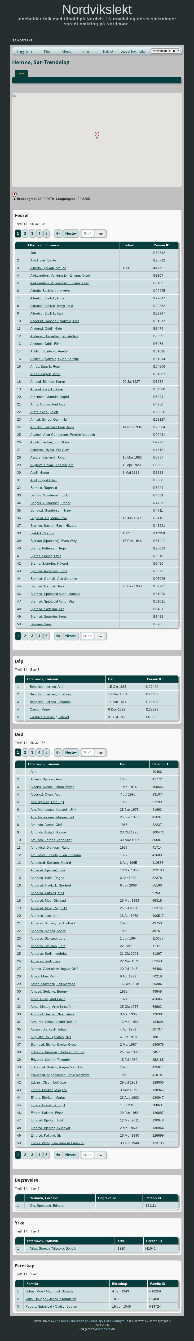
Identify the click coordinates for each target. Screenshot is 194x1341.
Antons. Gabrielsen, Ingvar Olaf (54, 969)
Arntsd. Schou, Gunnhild (48, 419)
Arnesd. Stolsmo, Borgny (49, 991)
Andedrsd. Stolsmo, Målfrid (51, 862)
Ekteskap (120, 1284)
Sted (21, 74)
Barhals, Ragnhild (44, 488)
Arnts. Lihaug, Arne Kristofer (52, 1006)
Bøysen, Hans (41, 624)
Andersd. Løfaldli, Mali (47, 893)
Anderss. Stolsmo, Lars (48, 938)
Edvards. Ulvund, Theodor (50, 1060)
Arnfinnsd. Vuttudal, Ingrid (49, 397)
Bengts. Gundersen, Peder (51, 503)
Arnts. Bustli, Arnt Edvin (48, 999)
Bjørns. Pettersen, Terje (48, 548)
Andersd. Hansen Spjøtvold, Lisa (54, 321)
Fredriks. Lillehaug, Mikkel (49, 717)
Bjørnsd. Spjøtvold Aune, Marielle (55, 594)
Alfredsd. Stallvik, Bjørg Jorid (51, 306)
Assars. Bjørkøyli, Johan (48, 457)
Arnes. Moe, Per (43, 976)
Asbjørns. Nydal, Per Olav (49, 450)
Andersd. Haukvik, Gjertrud (51, 885)
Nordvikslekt (97, 9)
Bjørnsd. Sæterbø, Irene (49, 616)
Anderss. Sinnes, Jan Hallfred (53, 923)
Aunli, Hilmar (39, 472)
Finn (48, 51)
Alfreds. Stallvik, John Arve (50, 290)
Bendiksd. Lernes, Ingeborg (50, 694)
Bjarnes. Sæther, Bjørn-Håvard (53, 525)
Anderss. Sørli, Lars (45, 961)
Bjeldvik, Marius (42, 533)
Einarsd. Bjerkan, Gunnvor (50, 1128)
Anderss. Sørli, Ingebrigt (49, 953)
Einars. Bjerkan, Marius (48, 1097)
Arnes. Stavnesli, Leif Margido (53, 984)
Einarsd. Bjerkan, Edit (47, 1120)
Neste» (71, 233)
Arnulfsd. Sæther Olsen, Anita (52, 427)
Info (85, 51)
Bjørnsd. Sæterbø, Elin (47, 609)
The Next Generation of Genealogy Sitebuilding (88, 1321)
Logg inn (24, 51)
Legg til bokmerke (133, 51)
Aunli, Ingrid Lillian (43, 480)
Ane (33, 772)
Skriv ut (108, 51)
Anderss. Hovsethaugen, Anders (54, 336)
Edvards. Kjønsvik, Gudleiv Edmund (57, 1052)
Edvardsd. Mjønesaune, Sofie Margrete (60, 1075)
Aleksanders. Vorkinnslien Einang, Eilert (59, 283)
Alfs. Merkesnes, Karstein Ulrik (53, 809)
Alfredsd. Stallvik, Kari (46, 313)
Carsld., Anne (40, 709)
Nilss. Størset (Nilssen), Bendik (53, 1248)
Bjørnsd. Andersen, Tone (49, 571)
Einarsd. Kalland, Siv (46, 1135)
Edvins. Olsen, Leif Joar (48, 1082)
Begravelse (107, 1198)
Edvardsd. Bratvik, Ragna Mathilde (57, 1067)
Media (67, 51)
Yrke (122, 1241)
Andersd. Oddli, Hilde (46, 328)
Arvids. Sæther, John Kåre (49, 442)
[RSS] (23, 1322)
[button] (97, 136)
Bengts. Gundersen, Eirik (49, 495)
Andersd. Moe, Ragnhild (49, 908)
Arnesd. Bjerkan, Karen (47, 381)
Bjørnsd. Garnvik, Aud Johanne (54, 578)
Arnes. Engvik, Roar (45, 366)
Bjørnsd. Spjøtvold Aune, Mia (52, 601)
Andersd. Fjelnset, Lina (48, 870)
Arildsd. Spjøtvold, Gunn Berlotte (54, 359)
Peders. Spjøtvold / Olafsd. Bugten (51, 1306)
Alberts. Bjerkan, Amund (48, 268)
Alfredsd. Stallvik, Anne (47, 298)
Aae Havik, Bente (43, 260)
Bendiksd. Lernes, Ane (46, 686)
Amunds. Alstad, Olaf (46, 825)
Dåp (111, 679)
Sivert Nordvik (104, 1329)
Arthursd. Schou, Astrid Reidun (53, 1022)
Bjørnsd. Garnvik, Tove (48, 586)
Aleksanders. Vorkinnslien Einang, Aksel (60, 275)
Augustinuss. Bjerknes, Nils (51, 1037)
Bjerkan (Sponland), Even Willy (54, 541)
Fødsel (129, 245)
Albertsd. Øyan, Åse (45, 794)
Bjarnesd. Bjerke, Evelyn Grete (54, 1044)
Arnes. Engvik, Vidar (45, 374)
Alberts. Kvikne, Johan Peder (52, 787)
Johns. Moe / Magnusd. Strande (50, 1291)
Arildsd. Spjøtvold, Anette (49, 351)
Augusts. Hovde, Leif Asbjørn (52, 465)
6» (58, 233)
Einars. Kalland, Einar (47, 1113)
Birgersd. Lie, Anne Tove (49, 518)
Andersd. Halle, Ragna (47, 878)
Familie (32, 1284)
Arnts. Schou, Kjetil (44, 412)
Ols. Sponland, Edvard (47, 1205)
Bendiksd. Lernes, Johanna (50, 702)
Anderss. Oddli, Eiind (46, 344)
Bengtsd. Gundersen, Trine (51, 510)
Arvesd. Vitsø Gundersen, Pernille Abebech (62, 434)
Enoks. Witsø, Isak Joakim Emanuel (57, 1143)
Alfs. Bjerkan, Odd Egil (47, 802)
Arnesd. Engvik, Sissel (46, 389)
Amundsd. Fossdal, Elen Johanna (56, 855)
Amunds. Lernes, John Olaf (51, 840)
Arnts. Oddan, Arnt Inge (48, 404)
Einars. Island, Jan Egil (48, 1105)
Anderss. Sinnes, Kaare (48, 931)
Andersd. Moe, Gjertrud (48, 900)
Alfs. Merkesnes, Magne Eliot (52, 817)
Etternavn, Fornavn (44, 245)
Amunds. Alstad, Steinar (48, 832)
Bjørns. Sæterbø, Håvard (49, 563)
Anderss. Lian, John (45, 916)
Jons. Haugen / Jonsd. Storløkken (51, 1299)
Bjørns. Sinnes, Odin (46, 556)
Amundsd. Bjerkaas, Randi (50, 847)
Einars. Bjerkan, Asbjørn (49, 1090)
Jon (33, 253)
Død (124, 764)
